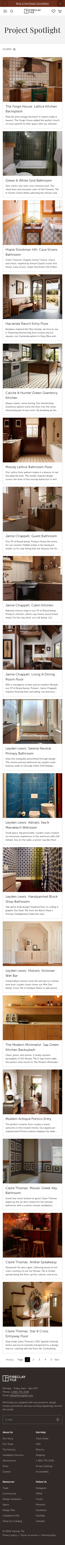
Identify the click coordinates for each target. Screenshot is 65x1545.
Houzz (39, 1499)
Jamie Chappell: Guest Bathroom (31, 536)
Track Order (42, 1438)
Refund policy (49, 1535)
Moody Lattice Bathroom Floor (29, 467)
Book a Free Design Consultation (32, 3)
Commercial (9, 1493)
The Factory (9, 1449)
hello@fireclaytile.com (21, 1395)
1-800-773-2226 (20, 1391)
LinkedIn (40, 1521)
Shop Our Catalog (12, 1521)
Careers (7, 1471)
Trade (5, 1488)
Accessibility (42, 1471)
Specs (6, 1504)
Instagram (41, 1488)
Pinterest (40, 1504)
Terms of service (29, 1535)
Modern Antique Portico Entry (29, 1119)
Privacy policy (10, 1535)
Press (5, 1466)
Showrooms (9, 1460)
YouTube (40, 1515)
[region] (32, 3)
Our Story (8, 1438)
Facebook (41, 1510)
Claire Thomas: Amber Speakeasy (31, 1262)
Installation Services (13, 1455)
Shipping (40, 1455)
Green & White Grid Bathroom (29, 180)
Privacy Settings (44, 1466)
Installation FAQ (11, 1515)
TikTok (39, 1493)
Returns (40, 1449)
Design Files (9, 1510)
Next (57, 1360)
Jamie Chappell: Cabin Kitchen (29, 605)
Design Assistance (12, 1499)
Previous (10, 1360)
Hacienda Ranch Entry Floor (27, 324)
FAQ (38, 1444)
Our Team (8, 1444)
